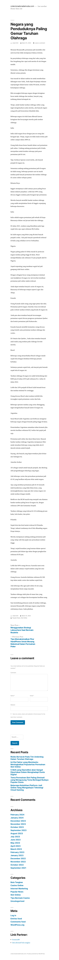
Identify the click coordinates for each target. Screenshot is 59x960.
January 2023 (17, 855)
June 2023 (16, 840)
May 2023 (15, 843)
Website (13, 705)
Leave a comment (40, 43)
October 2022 (17, 865)
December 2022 (18, 858)
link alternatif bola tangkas (21, 943)
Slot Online (24, 618)
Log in (13, 915)
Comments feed (18, 922)
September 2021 (18, 868)
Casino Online (17, 885)
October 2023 (17, 827)
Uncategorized (17, 901)
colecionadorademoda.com (22, 6)
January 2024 (17, 818)
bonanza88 (16, 939)
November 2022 (18, 862)
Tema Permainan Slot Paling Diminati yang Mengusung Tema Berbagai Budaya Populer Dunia (29, 779)
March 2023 (16, 849)
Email (32, 695)
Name (13, 695)
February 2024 (17, 814)
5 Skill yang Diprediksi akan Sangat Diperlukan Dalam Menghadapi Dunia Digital (28, 772)
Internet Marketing (19, 888)
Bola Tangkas (17, 882)
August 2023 (17, 833)
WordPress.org (17, 925)
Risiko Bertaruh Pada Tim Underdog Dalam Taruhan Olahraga (27, 758)
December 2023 (18, 821)
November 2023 (18, 824)
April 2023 (16, 846)
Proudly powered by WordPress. (36, 953)
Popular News (16, 618)
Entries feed (16, 918)
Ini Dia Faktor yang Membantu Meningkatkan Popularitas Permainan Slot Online (28, 764)
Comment (13, 672)
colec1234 (15, 43)
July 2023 (15, 836)
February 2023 (17, 852)
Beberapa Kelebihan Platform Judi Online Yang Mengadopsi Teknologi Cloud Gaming (27, 787)
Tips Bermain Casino (20, 898)
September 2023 (18, 830)
